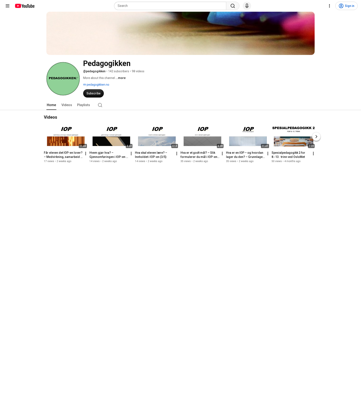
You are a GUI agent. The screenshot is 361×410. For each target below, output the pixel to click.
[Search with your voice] (247, 6)
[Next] (316, 136)
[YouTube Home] (24, 6)
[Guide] (7, 5)
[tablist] (180, 105)
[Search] (232, 6)
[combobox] (171, 5)
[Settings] (329, 5)
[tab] (51, 105)
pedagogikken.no (97, 84)
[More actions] (85, 153)
